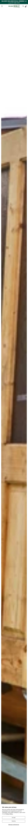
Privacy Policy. (9, 814)
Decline (14, 821)
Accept (13, 817)
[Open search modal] (23, 6)
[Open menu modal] (2, 6)
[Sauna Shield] (14, 6)
